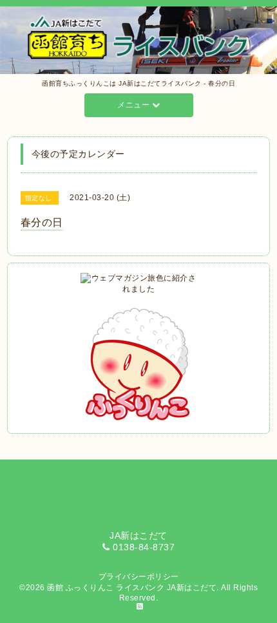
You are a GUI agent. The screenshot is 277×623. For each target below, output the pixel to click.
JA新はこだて (192, 587)
